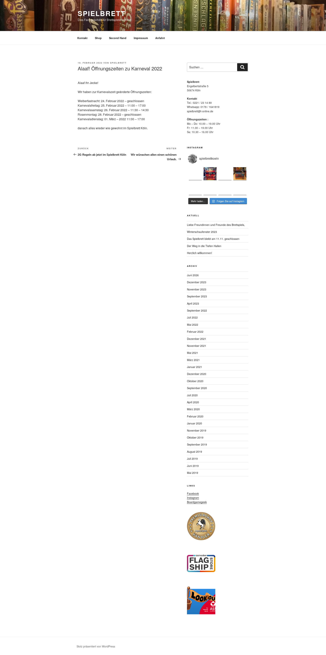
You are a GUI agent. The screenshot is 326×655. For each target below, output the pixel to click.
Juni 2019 (193, 466)
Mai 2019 (192, 473)
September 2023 (197, 296)
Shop (98, 38)
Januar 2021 (194, 367)
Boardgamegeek (197, 502)
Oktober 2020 (195, 381)
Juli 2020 (192, 395)
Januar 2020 (194, 423)
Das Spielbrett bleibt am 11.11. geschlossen (213, 239)
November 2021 (196, 346)
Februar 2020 (195, 416)
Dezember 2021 (196, 339)
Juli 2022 (192, 317)
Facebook (193, 493)
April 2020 (193, 402)
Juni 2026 (193, 275)
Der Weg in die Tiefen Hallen (204, 246)
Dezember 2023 (196, 282)
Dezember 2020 (196, 374)
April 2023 (193, 303)
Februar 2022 (195, 331)
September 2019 (197, 444)
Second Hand (117, 38)
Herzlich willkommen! (199, 253)
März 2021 (193, 360)
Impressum (141, 38)
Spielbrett (101, 13)
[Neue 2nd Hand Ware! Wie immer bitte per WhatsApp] (195, 173)
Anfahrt (160, 38)
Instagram (193, 498)
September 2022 (197, 310)
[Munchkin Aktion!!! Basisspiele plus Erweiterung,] (195, 188)
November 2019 (196, 430)
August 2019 (194, 451)
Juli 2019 (192, 458)
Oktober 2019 (195, 437)
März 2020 (193, 409)
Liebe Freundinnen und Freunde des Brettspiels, (216, 225)
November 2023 (196, 289)
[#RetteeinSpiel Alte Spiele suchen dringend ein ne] (239, 173)
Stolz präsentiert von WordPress (96, 646)
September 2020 (197, 388)
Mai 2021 (192, 353)
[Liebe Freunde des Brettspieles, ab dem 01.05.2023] (224, 173)
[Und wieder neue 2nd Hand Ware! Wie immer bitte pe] (210, 188)
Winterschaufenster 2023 (202, 232)
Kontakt (82, 38)
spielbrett (118, 62)
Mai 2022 (192, 324)
